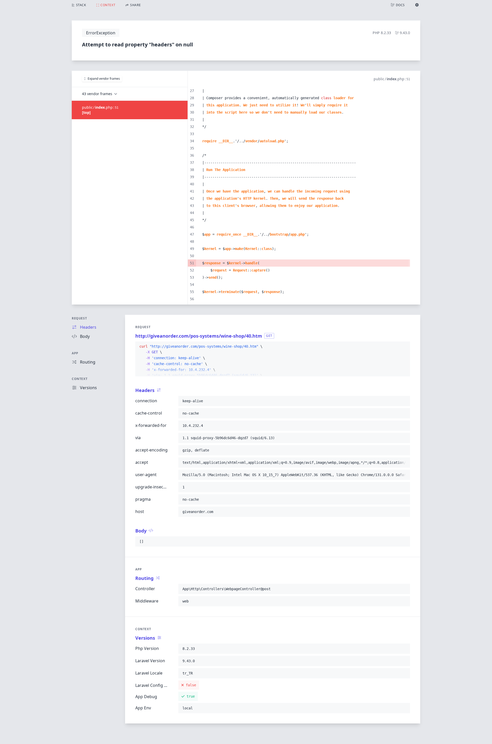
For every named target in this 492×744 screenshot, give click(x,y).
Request (79, 318)
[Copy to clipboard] (404, 347)
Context (79, 379)
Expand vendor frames (104, 78)
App (75, 353)
